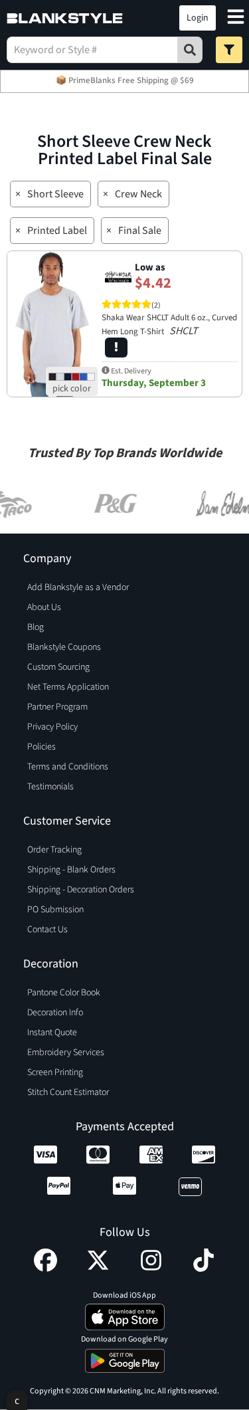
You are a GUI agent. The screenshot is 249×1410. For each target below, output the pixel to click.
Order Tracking (54, 849)
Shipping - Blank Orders (71, 869)
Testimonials (50, 786)
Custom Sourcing (58, 667)
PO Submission (55, 909)
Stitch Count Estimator (68, 1092)
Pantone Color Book (63, 992)
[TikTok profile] (203, 1268)
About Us (44, 607)
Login (197, 18)
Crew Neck (138, 194)
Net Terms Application (68, 687)
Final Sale (139, 230)
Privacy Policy (52, 727)
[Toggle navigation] (235, 18)
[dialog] (17, 1400)
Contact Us (47, 929)
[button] (138, 18)
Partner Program (57, 707)
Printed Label (57, 230)
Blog (35, 627)
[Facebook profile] (45, 1268)
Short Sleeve (55, 194)
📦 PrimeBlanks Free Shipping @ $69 (125, 80)
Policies (41, 747)
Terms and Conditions (67, 766)
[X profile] (98, 1268)
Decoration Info (55, 1012)
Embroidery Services (65, 1052)
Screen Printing (55, 1072)
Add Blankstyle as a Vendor (78, 587)
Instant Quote (52, 1032)
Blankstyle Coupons (64, 647)
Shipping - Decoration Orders (80, 889)
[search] (190, 50)
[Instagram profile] (151, 1268)
